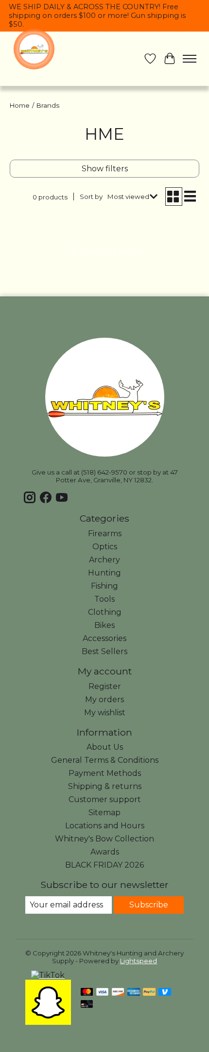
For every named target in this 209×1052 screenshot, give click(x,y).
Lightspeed (138, 961)
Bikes (104, 625)
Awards (104, 851)
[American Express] (133, 992)
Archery (104, 559)
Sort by (91, 196)
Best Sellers (104, 651)
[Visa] (102, 992)
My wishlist (104, 712)
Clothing (105, 612)
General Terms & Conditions (104, 760)
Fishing (104, 586)
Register (104, 686)
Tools (104, 599)
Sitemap (104, 812)
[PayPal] (149, 992)
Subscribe (148, 904)
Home (20, 105)
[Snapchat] (48, 1022)
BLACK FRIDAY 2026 (104, 865)
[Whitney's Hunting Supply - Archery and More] (34, 49)
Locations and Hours (104, 825)
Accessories (104, 638)
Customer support (105, 799)
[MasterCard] (87, 992)
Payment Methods (105, 773)
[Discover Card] (118, 992)
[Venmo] (164, 992)
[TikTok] (48, 975)
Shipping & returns (104, 786)
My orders (104, 699)
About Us (105, 747)
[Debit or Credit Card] (87, 1004)
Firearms (105, 533)
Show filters (105, 168)
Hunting (104, 572)
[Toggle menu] (189, 58)
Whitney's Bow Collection (104, 838)
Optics (104, 546)
